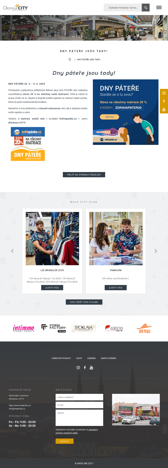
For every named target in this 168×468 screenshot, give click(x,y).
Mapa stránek (108, 358)
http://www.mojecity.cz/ (20, 405)
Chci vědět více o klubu (84, 302)
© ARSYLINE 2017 (84, 463)
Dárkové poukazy (61, 358)
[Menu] (159, 7)
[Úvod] (71, 59)
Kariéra (91, 358)
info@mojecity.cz (17, 408)
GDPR (79, 358)
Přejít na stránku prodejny (84, 174)
